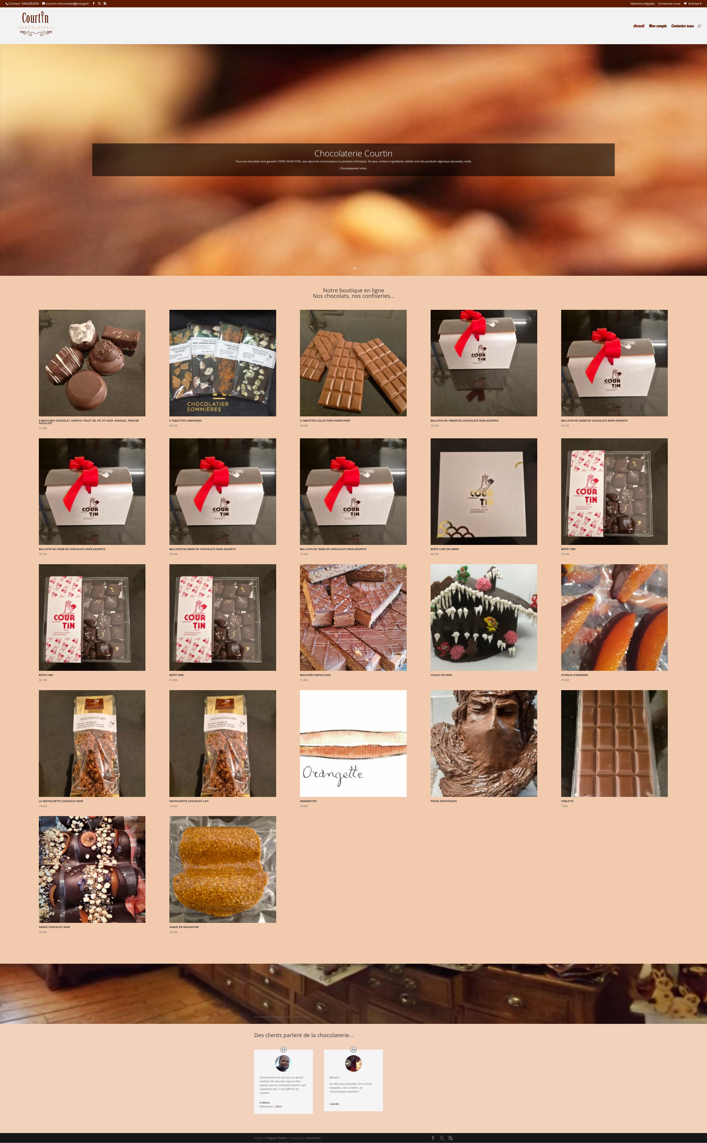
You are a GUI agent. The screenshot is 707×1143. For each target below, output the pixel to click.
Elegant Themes (277, 1138)
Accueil (638, 26)
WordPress (314, 1138)
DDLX (278, 1106)
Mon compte (658, 26)
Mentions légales (643, 3)
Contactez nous (669, 3)
